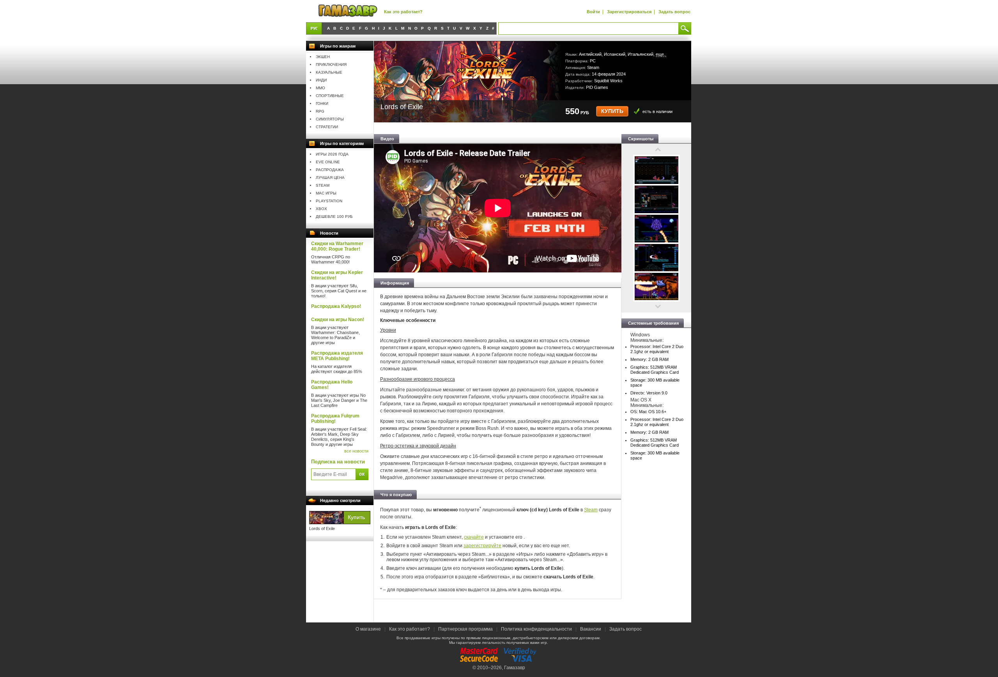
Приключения (331, 64)
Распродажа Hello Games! (331, 384)
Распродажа (330, 170)
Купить (612, 111)
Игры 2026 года (332, 154)
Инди (321, 80)
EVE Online (328, 162)
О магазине (369, 629)
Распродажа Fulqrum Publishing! (335, 418)
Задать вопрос (674, 11)
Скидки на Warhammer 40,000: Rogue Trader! (337, 246)
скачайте (474, 537)
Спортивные (330, 96)
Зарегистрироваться (629, 11)
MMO (320, 88)
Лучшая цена (330, 177)
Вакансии (590, 629)
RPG (320, 111)
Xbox (321, 209)
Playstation (329, 201)
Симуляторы (330, 119)
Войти (593, 11)
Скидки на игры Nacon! (337, 319)
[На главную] (348, 11)
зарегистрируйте (482, 545)
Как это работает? (403, 11)
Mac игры (326, 193)
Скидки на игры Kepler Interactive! (337, 275)
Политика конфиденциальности (536, 629)
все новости (356, 451)
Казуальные (329, 72)
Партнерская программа (465, 629)
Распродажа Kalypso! (336, 306)
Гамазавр (514, 667)
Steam (322, 185)
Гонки (322, 103)
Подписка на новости (338, 462)
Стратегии (327, 127)
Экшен (323, 57)
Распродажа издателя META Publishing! (337, 355)
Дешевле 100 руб (334, 216)
